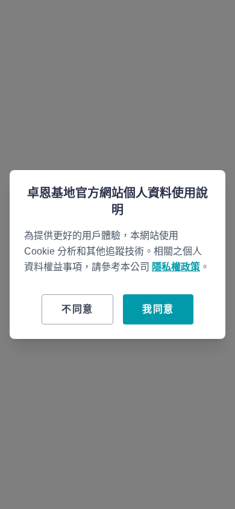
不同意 (77, 309)
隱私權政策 (176, 267)
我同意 (158, 309)
